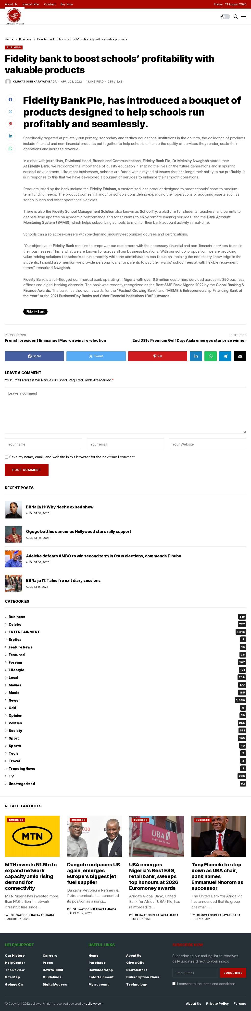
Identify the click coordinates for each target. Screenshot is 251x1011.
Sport (127, 738)
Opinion (127, 715)
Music (127, 693)
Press (48, 962)
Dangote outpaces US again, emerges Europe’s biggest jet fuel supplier (93, 873)
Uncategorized (127, 784)
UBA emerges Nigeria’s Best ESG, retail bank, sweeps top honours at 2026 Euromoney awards (153, 876)
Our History (15, 955)
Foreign (127, 662)
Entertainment (100, 977)
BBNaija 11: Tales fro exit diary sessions (63, 580)
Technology (136, 984)
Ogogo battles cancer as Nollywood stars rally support (78, 531)
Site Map (12, 977)
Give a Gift (135, 962)
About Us (133, 955)
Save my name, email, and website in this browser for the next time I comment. (72, 457)
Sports (127, 746)
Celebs (127, 624)
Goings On (14, 984)
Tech (126, 753)
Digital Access (55, 984)
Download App (100, 970)
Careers (50, 955)
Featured (127, 655)
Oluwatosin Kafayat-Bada (35, 81)
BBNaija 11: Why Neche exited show (59, 507)
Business (25, 39)
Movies (127, 685)
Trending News (126, 768)
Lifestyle (127, 670)
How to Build (53, 970)
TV (127, 776)
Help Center (15, 962)
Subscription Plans (142, 977)
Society (127, 731)
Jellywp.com (94, 1003)
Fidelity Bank (35, 311)
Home (9, 39)
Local (127, 677)
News (127, 700)
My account (98, 984)
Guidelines (52, 977)
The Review (15, 970)
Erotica (126, 639)
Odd (126, 708)
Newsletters (137, 970)
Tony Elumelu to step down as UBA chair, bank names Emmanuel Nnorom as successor (217, 876)
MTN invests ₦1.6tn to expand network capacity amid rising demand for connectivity (31, 876)
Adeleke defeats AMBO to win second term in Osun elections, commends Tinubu (103, 555)
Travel (126, 761)
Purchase (97, 962)
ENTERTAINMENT (127, 632)
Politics (127, 723)
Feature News (127, 647)
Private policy (217, 1003)
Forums (240, 1003)
